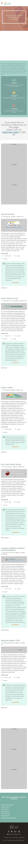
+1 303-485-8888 (7, 429)
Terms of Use (7, 837)
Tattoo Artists (5, 813)
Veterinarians (5, 815)
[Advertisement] (14, 46)
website (18, 256)
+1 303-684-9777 (7, 336)
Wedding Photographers (8, 818)
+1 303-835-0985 (7, 256)
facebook (5, 259)
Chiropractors (5, 807)
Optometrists (5, 811)
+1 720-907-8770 (7, 588)
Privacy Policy (15, 837)
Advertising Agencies (7, 805)
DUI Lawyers (5, 809)
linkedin (14, 339)
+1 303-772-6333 (7, 677)
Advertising (22, 837)
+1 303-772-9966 (7, 502)
